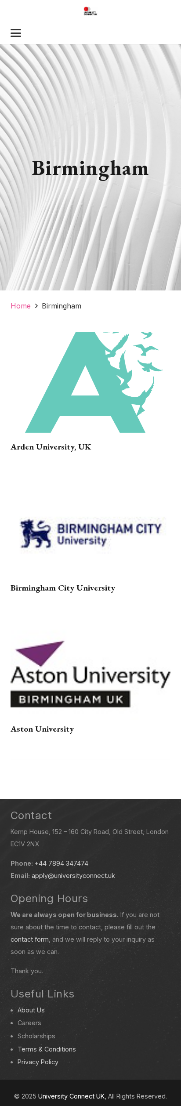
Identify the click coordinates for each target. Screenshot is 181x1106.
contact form (30, 939)
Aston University (42, 728)
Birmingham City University (63, 587)
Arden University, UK (51, 446)
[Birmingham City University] (90, 533)
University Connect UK (71, 1096)
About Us (31, 1010)
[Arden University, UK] (90, 392)
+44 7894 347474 (61, 863)
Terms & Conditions (47, 1049)
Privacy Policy (38, 1062)
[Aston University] (90, 674)
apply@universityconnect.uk (73, 875)
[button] (16, 33)
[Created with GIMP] (90, 11)
